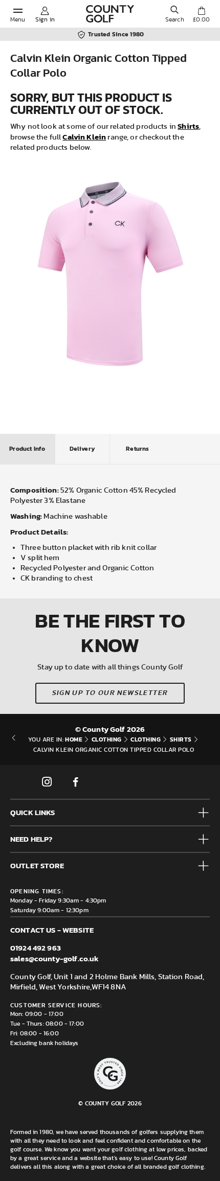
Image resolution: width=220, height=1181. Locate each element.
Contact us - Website (52, 930)
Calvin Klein (84, 137)
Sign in (45, 19)
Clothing (107, 739)
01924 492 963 (35, 948)
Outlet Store (37, 865)
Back (13, 744)
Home (73, 739)
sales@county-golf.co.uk (54, 958)
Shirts (188, 126)
